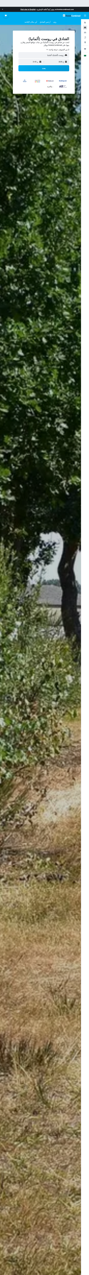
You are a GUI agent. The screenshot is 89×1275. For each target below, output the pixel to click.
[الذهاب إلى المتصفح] (85, 42)
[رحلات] (85, 49)
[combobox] (57, 49)
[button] (2, 9)
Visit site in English (28, 9)
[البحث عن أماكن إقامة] (85, 27)
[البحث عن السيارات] (85, 32)
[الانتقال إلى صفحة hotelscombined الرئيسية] (72, 15)
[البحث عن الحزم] (85, 37)
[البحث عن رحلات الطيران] (85, 22)
